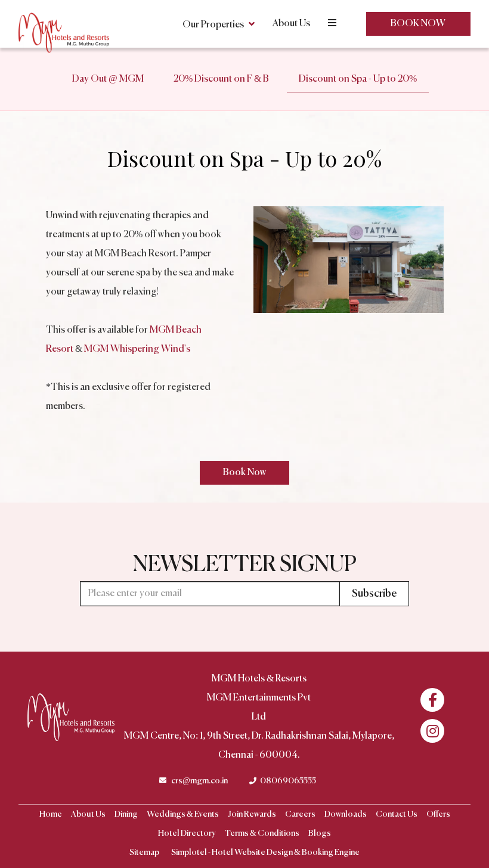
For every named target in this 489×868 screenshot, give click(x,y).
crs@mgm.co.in (199, 781)
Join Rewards (252, 814)
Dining (126, 814)
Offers (438, 814)
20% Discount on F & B (221, 79)
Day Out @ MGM (108, 79)
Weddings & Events (183, 814)
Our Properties (213, 25)
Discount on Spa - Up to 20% (358, 79)
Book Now (418, 24)
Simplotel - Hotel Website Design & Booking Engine (265, 852)
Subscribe (374, 593)
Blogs (319, 833)
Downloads (345, 814)
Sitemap (144, 852)
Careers (300, 814)
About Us (291, 24)
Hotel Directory (187, 833)
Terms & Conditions (262, 833)
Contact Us (396, 814)
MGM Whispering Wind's (137, 349)
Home (50, 814)
